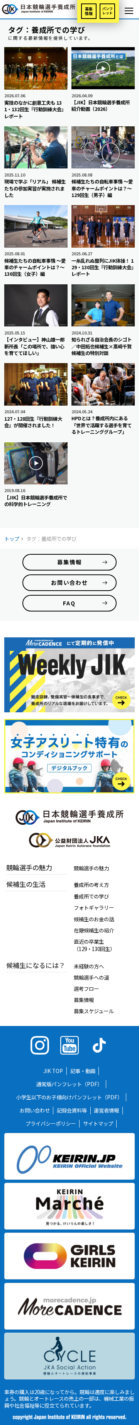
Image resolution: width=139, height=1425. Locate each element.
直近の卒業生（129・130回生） (94, 945)
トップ (11, 538)
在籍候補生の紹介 (94, 930)
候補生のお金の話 (94, 919)
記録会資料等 (72, 1110)
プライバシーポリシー (50, 1124)
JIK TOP (53, 1071)
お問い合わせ (35, 1110)
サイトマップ (98, 1124)
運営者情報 (106, 1110)
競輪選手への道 (91, 977)
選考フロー (86, 988)
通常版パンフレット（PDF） (69, 1084)
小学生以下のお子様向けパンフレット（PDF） (69, 1097)
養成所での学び (91, 896)
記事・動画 (82, 1071)
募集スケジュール (94, 1011)
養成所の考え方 (91, 884)
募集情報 (89, 11)
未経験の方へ (89, 966)
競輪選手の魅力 (91, 868)
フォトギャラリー (94, 907)
